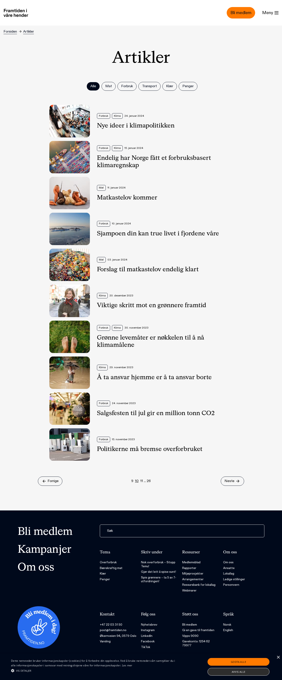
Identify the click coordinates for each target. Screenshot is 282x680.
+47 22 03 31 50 (111, 625)
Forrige (53, 481)
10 (137, 481)
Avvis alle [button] (238, 671)
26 (149, 481)
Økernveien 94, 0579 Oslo (118, 636)
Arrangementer (193, 579)
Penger (105, 579)
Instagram (148, 630)
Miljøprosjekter (192, 573)
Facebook (148, 641)
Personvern (231, 585)
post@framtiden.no (113, 630)
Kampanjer (44, 550)
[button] (95, 670)
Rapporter (189, 568)
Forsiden (10, 31)
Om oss (36, 567)
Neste (229, 481)
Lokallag (228, 573)
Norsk (227, 625)
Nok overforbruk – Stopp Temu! (158, 564)
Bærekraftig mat (111, 568)
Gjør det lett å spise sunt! (158, 572)
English (228, 630)
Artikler (28, 31)
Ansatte (229, 568)
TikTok (145, 647)
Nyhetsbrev (149, 625)
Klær (103, 573)
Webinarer (189, 590)
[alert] (141, 667)
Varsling (105, 641)
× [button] (278, 657)
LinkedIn (146, 636)
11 (141, 481)
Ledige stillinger (234, 579)
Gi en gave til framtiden (198, 630)
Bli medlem (45, 532)
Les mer (127, 665)
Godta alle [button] (238, 661)
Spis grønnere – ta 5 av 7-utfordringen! (158, 579)
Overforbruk (108, 562)
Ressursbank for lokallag (198, 585)
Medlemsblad (191, 562)
